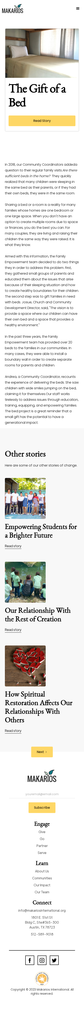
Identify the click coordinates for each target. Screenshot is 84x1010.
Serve (42, 852)
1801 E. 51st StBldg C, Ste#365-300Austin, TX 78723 (42, 922)
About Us (42, 871)
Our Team (42, 892)
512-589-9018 (42, 934)
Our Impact (42, 885)
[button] (78, 8)
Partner (42, 846)
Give (42, 832)
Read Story (42, 120)
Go (42, 839)
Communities (42, 878)
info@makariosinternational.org (42, 910)
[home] (14, 8)
